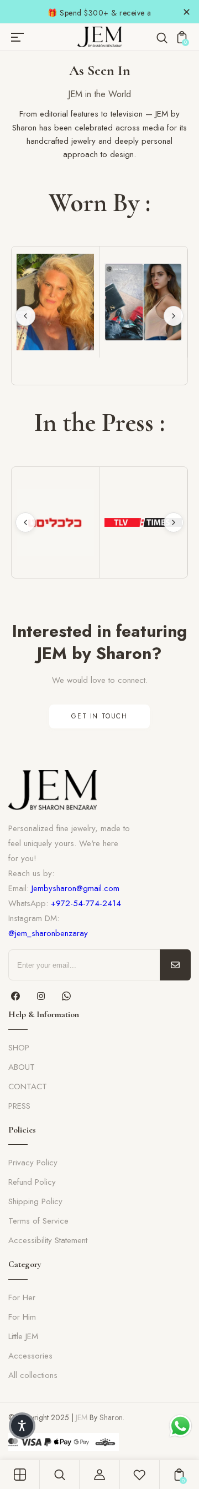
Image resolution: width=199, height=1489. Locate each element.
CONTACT (27, 1086)
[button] (22, 1425)
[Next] (174, 316)
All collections (32, 1375)
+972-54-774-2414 (86, 903)
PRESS (19, 1106)
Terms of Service (38, 1221)
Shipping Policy (35, 1201)
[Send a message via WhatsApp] (180, 1426)
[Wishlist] (139, 1474)
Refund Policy (32, 1182)
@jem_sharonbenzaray (48, 933)
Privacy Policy (32, 1162)
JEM (81, 1417)
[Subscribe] (175, 964)
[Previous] (25, 316)
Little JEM (23, 1336)
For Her (21, 1297)
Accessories (30, 1356)
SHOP (18, 1048)
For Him (22, 1317)
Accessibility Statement (47, 1240)
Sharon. (112, 1417)
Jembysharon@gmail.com (75, 888)
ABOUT (21, 1067)
